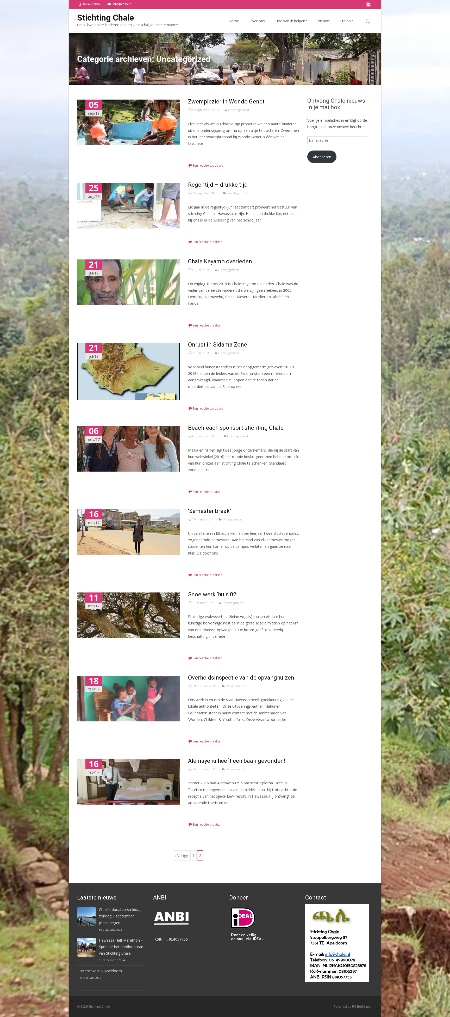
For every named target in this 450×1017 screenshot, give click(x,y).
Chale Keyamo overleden (220, 261)
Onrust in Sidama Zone (217, 344)
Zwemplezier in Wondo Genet (226, 101)
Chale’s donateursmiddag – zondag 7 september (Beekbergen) (122, 916)
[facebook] (368, 5)
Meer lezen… (199, 153)
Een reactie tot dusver (209, 165)
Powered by (352, 1006)
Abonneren (322, 156)
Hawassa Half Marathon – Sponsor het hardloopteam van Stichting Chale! (122, 947)
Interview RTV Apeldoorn (101, 970)
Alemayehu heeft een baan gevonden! (236, 761)
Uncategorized (238, 110)
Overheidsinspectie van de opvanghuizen (241, 677)
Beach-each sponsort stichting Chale (236, 428)
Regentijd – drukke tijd (218, 184)
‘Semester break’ (209, 511)
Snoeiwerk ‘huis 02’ (213, 594)
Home (234, 20)
